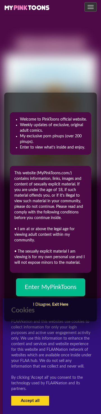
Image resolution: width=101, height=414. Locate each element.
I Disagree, (50, 305)
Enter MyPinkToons (51, 287)
